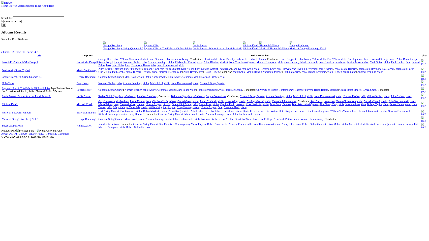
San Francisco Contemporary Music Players (182, 124)
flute (408, 62)
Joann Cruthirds (208, 101)
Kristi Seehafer (253, 104)
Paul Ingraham (355, 59)
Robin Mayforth (151, 111)
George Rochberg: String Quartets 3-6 (123, 48)
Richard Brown (106, 114)
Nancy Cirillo (311, 59)
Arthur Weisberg (180, 59)
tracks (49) (32, 52)
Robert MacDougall (87, 62)
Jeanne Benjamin (317, 71)
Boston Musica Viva (358, 62)
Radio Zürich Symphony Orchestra (117, 96)
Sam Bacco (316, 101)
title (39, 55)
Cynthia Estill (227, 104)
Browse (13, 5)
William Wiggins (157, 107)
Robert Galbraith (311, 124)
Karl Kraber (187, 68)
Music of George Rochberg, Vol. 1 (308, 48)
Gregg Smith (369, 89)
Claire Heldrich (349, 68)
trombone (340, 62)
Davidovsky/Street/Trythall (16, 70)
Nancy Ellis (288, 124)
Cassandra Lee (127, 104)
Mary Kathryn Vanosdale (126, 107)
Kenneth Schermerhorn (284, 101)
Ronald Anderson (263, 71)
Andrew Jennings (157, 62)
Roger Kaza (291, 111)
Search (21, 5)
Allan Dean (402, 59)
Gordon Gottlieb (210, 68)
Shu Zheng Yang (328, 104)
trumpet (414, 59)
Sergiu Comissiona (216, 96)
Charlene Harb (160, 101)
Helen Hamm (321, 89)
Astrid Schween (198, 111)
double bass (122, 101)
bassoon (240, 104)
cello (167, 59)
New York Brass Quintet (242, 62)
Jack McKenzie (234, 89)
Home (5, 5)
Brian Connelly (314, 111)
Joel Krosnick (326, 68)
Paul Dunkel (397, 62)
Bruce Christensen (346, 101)
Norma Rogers (153, 104)
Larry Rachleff (136, 114)
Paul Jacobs (118, 71)
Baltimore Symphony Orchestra (188, 96)
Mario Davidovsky (87, 70)
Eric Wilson (333, 59)
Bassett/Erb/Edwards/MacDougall (20, 62)
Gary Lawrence (106, 101)
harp (116, 104)
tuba (153, 65)
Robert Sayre (214, 124)
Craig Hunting (184, 107)
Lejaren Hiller (151, 45)
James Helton (397, 104)
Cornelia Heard (372, 101)
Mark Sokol (376, 62)
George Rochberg (112, 45)
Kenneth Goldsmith (368, 111)
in (2, 21)
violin (323, 59)
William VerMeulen (340, 111)
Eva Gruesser (127, 111)
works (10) (20, 52)
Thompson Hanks (140, 65)
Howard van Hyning (294, 68)
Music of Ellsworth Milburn (274, 48)
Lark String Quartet (108, 111)
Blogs (38, 5)
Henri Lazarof (84, 125)
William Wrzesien (129, 59)
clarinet (144, 59)
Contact (23, 133)
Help (51, 5)
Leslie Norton (137, 101)
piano (222, 59)
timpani (171, 107)
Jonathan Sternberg (147, 96)
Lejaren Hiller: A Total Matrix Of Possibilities (168, 48)
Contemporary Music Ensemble (301, 62)
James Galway (405, 124)
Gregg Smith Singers (350, 89)
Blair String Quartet (280, 104)
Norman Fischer (131, 62)
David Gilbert (211, 71)
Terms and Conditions (57, 133)
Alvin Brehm (190, 71)
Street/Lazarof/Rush (12, 125)
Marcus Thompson (267, 62)
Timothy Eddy (233, 59)
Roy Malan (334, 124)
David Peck (249, 111)
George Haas (105, 59)
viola (343, 59)
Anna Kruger (176, 111)
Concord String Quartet (383, 59)
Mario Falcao (105, 104)
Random (30, 5)
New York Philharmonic (286, 119)
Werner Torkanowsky (312, 119)
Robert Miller (342, 71)
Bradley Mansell (255, 101)
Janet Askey (231, 101)
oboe (116, 59)
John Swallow (326, 62)
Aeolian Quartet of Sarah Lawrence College (249, 119)
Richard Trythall (141, 71)
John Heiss (118, 65)
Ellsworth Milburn (269, 45)
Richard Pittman (257, 59)
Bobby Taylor (374, 104)
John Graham (156, 59)
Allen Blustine (211, 62)
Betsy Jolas (82, 83)
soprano (334, 89)
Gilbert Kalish (209, 59)
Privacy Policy (36, 133)
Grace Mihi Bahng (182, 104)
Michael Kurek (251, 45)
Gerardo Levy (268, 68)
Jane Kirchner (352, 104)
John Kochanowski (167, 65)
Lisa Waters (272, 111)
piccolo (166, 104)
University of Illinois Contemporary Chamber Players (284, 89)
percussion (225, 68)
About (45, 5)
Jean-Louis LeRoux (108, 124)
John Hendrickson (224, 111)
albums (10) (7, 52)
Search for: (7, 18)
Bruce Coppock (288, 59)
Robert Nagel (105, 62)
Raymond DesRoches (382, 68)
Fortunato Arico (292, 71)
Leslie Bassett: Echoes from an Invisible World (217, 48)
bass (108, 65)
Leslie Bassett (200, 45)
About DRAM (9, 133)
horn (366, 59)
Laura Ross (205, 104)
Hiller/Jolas (8, 83)
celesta (172, 101)
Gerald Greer (184, 101)
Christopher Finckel (185, 62)
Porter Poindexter (133, 68)
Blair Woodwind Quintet (305, 104)
